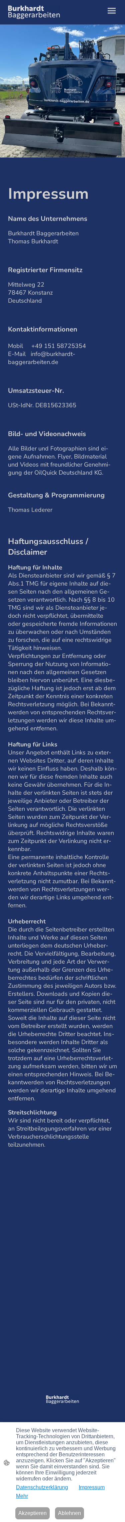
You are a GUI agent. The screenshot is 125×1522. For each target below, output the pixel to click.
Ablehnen (69, 1513)
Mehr (22, 1496)
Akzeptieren (32, 1513)
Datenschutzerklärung (42, 1487)
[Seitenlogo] (34, 12)
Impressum (92, 1487)
